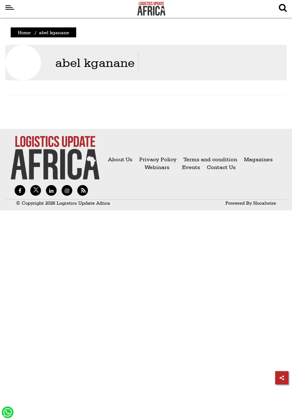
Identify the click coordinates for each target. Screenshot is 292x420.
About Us (120, 159)
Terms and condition (211, 159)
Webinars (157, 167)
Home (24, 32)
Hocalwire (264, 203)
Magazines (258, 159)
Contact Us (221, 167)
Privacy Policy (158, 159)
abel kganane (95, 62)
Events (188, 167)
